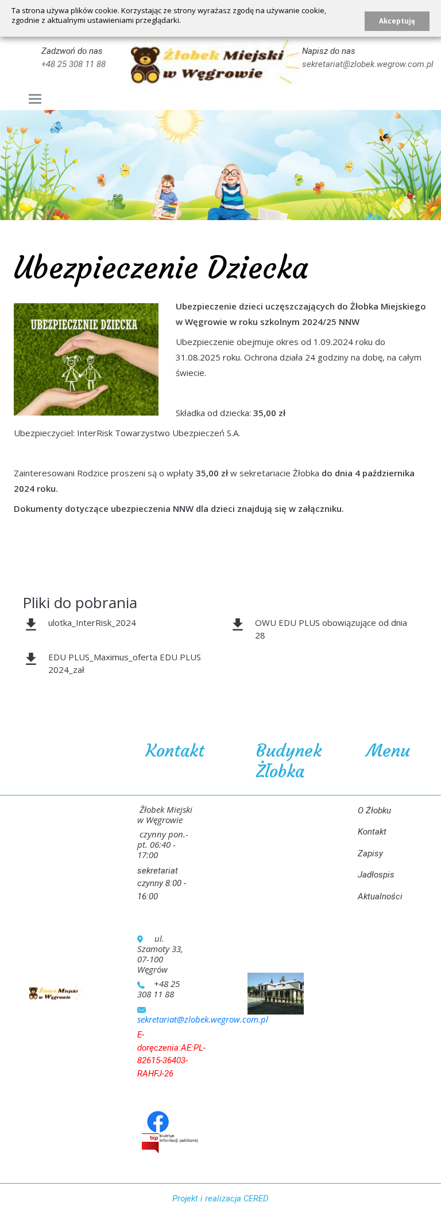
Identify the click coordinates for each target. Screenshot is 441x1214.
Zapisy (370, 853)
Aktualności (380, 896)
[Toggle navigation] (35, 99)
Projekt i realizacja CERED (220, 1198)
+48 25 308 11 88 (73, 64)
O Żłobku (374, 810)
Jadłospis (376, 875)
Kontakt (372, 832)
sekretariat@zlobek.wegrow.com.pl (368, 64)
